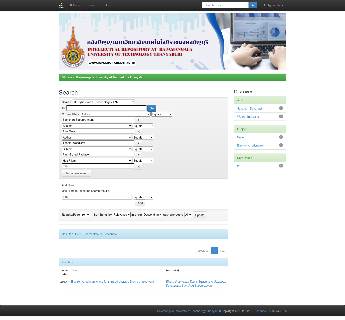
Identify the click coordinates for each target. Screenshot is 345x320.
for (64, 108)
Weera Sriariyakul (177, 281)
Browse (92, 5)
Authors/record (173, 214)
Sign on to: (273, 5)
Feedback (261, 311)
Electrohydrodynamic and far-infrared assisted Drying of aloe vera (112, 281)
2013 (240, 166)
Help (108, 5)
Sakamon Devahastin (250, 108)
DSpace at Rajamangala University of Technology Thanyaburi (103, 77)
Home (76, 5)
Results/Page (71, 214)
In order (136, 214)
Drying (241, 137)
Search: (67, 102)
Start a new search (76, 173)
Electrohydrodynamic (250, 145)
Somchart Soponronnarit (197, 285)
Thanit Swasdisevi (201, 281)
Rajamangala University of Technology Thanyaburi (189, 311)
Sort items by (103, 214)
